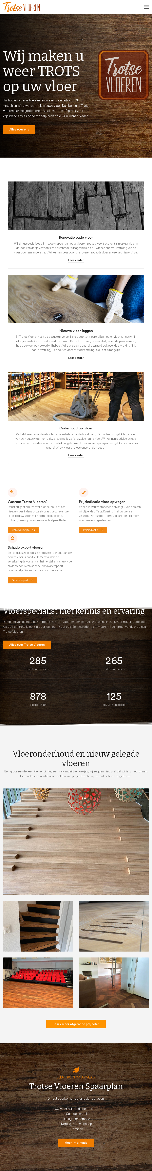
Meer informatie (76, 1143)
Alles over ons (19, 129)
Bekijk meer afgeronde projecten (76, 1024)
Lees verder (76, 260)
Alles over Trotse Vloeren (27, 644)
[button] (23, 529)
